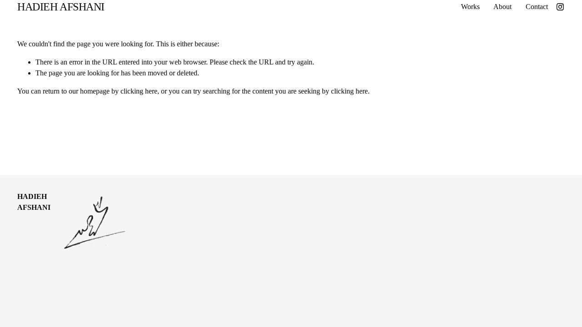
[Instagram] (560, 6)
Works (470, 6)
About (502, 6)
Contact (537, 6)
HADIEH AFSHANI (60, 7)
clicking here (138, 91)
